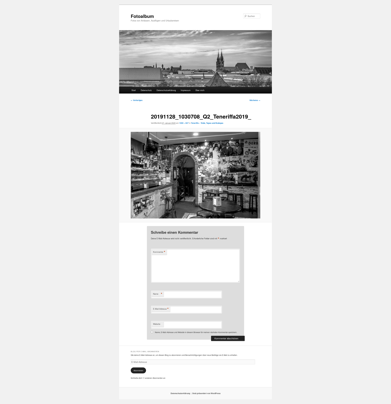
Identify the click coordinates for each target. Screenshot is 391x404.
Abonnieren (138, 370)
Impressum (186, 90)
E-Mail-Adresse (161, 308)
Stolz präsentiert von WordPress (206, 393)
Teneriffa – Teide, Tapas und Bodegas (207, 123)
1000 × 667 (184, 123)
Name (157, 293)
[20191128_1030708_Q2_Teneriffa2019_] (195, 175)
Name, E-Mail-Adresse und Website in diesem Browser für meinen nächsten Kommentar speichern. (196, 332)
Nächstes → (255, 100)
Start (134, 90)
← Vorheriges (137, 100)
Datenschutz (146, 90)
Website (156, 323)
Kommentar (159, 251)
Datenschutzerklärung (166, 90)
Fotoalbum (142, 16)
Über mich (199, 90)
